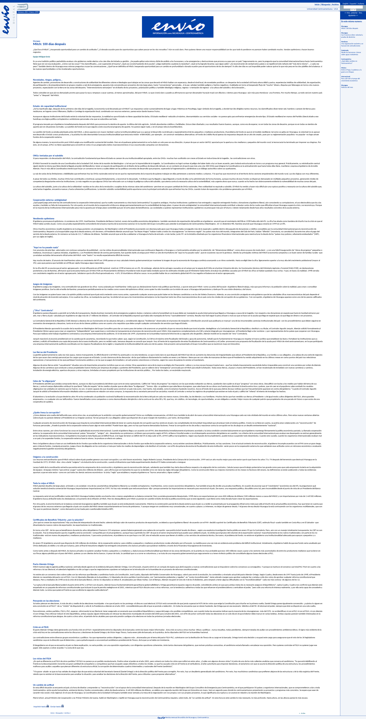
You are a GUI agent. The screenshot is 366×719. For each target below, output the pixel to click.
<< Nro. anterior (351, 13)
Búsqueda (325, 5)
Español (353, 4)
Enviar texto (55, 707)
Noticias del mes (347, 87)
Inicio (317, 5)
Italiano (361, 4)
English (345, 4)
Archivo (335, 5)
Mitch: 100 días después (349, 28)
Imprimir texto (39, 707)
